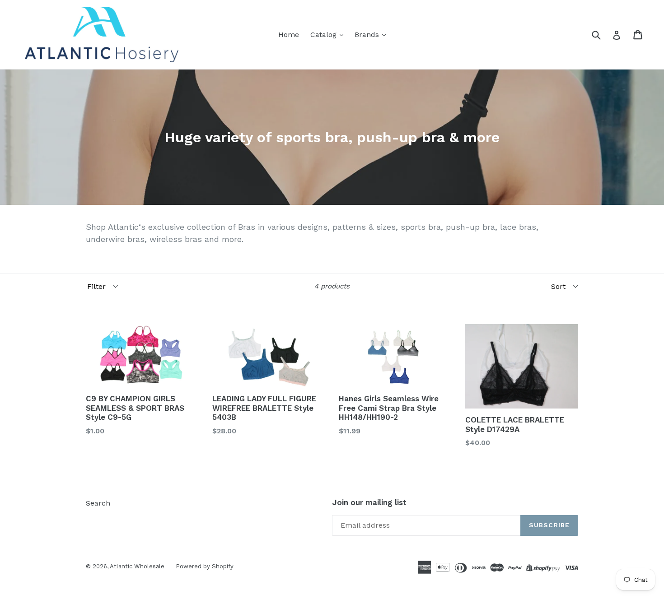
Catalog (324, 34)
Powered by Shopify (205, 566)
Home (288, 34)
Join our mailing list (369, 502)
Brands (368, 34)
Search (98, 503)
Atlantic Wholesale (137, 566)
